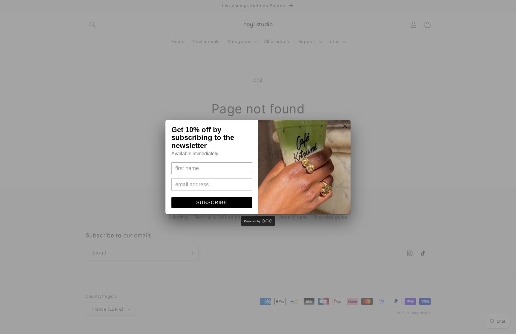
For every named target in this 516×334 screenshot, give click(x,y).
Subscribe (211, 202)
